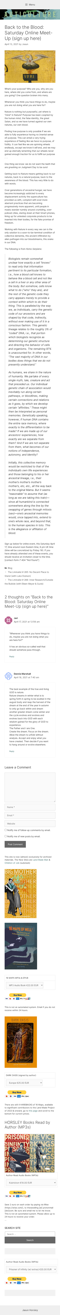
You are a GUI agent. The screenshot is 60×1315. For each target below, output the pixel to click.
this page (33, 1110)
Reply (11, 656)
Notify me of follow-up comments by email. (28, 830)
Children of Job (12, 863)
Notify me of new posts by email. (23, 836)
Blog (10, 568)
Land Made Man (40, 860)
